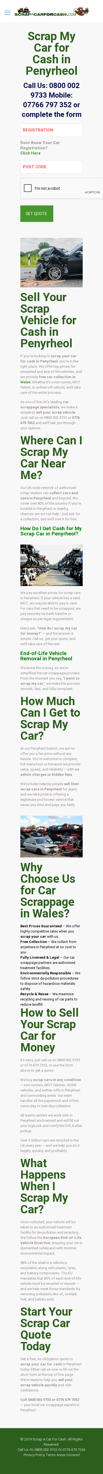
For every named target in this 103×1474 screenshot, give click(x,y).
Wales (25, 382)
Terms (51, 1455)
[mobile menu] (7, 13)
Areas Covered (68, 1455)
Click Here (30, 153)
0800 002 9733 (55, 418)
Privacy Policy (34, 1455)
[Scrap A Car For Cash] (51, 11)
